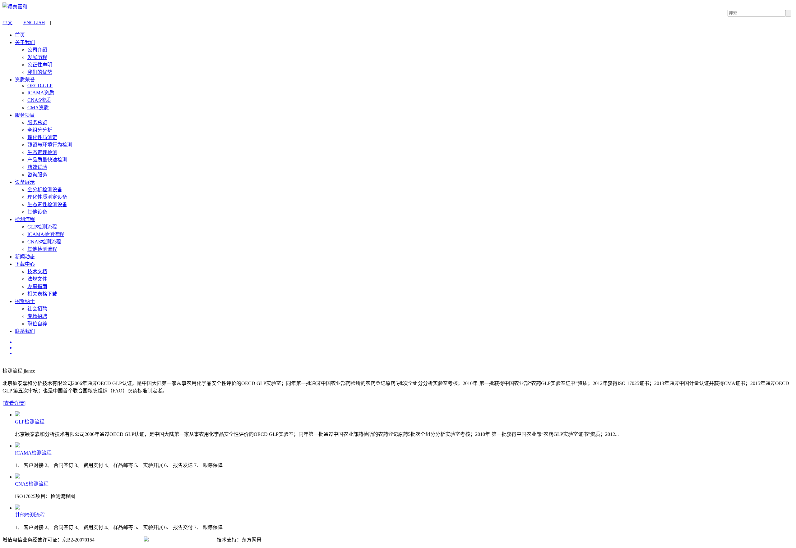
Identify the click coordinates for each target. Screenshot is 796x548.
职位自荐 (37, 323)
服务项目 (25, 115)
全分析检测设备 (44, 189)
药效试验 (37, 167)
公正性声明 (39, 64)
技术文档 (37, 271)
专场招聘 (37, 316)
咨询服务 (37, 174)
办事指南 (37, 286)
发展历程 (37, 57)
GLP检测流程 (42, 226)
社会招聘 (37, 308)
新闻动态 (25, 256)
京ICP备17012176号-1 (119, 539)
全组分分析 (39, 130)
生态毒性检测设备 (47, 204)
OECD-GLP (40, 85)
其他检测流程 (42, 249)
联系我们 (25, 331)
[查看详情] (13, 403)
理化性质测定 (42, 137)
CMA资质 (38, 107)
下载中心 (25, 264)
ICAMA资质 (40, 92)
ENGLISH (34, 22)
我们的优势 (39, 72)
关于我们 (25, 42)
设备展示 (25, 182)
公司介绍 (37, 49)
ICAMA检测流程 (45, 234)
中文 (7, 22)
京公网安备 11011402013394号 (182, 539)
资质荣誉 (25, 79)
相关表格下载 (42, 294)
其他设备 (37, 212)
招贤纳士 (25, 301)
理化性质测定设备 (47, 197)
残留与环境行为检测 (49, 144)
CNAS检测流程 (44, 241)
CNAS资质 (39, 100)
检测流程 (25, 219)
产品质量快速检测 (47, 159)
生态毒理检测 (42, 152)
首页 (20, 35)
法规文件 (37, 279)
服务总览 (37, 122)
